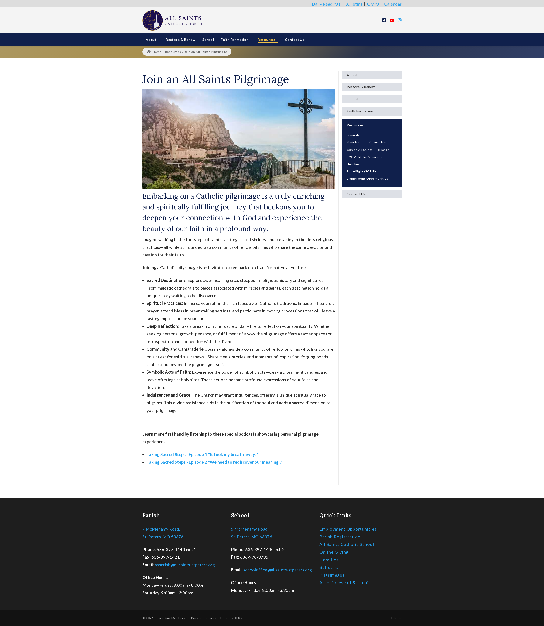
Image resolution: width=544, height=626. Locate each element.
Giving (373, 3)
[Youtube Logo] (392, 20)
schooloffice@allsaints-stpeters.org (277, 569)
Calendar (393, 3)
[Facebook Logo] (384, 20)
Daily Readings (326, 3)
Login (398, 618)
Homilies (329, 559)
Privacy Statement (204, 618)
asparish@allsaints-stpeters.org (185, 564)
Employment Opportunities (348, 528)
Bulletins (353, 3)
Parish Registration (339, 536)
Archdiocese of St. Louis (345, 582)
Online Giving (333, 551)
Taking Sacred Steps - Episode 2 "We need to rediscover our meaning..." (214, 462)
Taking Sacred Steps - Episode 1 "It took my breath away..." (203, 454)
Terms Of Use (234, 618)
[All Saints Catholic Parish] (172, 20)
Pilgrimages (331, 574)
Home (157, 52)
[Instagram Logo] (400, 20)
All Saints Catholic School (346, 544)
